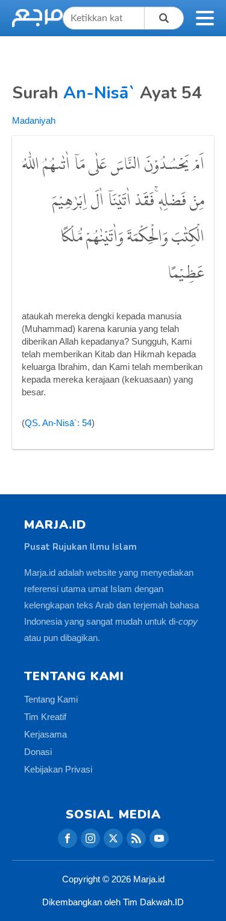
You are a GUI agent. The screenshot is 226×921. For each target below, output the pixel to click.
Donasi (38, 752)
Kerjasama (45, 734)
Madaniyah (33, 120)
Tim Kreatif (45, 717)
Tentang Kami (51, 699)
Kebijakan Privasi (58, 769)
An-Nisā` (99, 92)
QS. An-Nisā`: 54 (58, 423)
